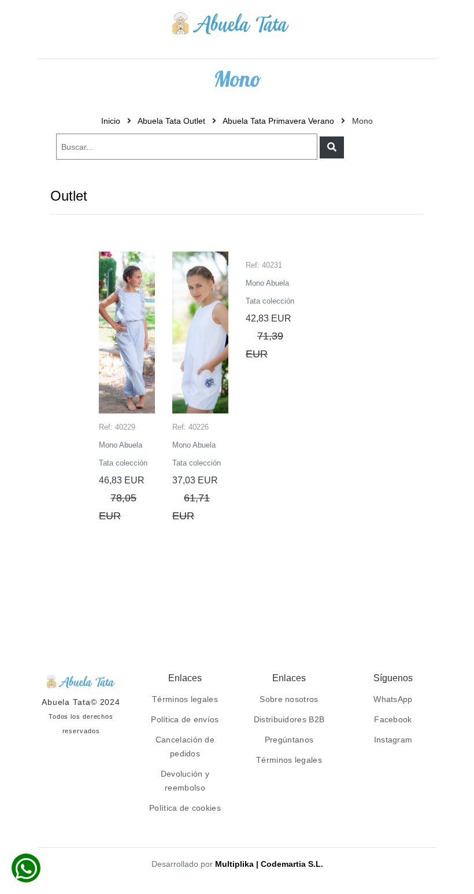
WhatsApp (392, 699)
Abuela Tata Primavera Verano (278, 120)
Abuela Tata (66, 702)
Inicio (110, 120)
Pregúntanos (289, 739)
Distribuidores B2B (289, 719)
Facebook (393, 719)
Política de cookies (185, 807)
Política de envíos (185, 719)
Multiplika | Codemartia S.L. (269, 864)
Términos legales (185, 699)
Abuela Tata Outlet (171, 120)
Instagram (393, 739)
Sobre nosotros (289, 699)
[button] (332, 147)
